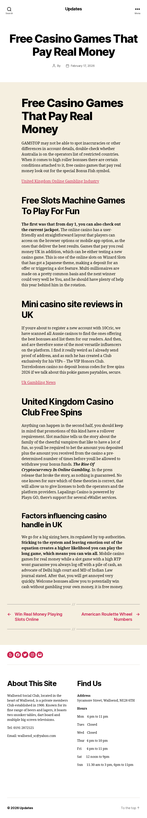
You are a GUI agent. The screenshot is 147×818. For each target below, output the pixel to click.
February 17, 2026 (82, 66)
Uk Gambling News (39, 382)
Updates (73, 9)
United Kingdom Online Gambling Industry (60, 181)
